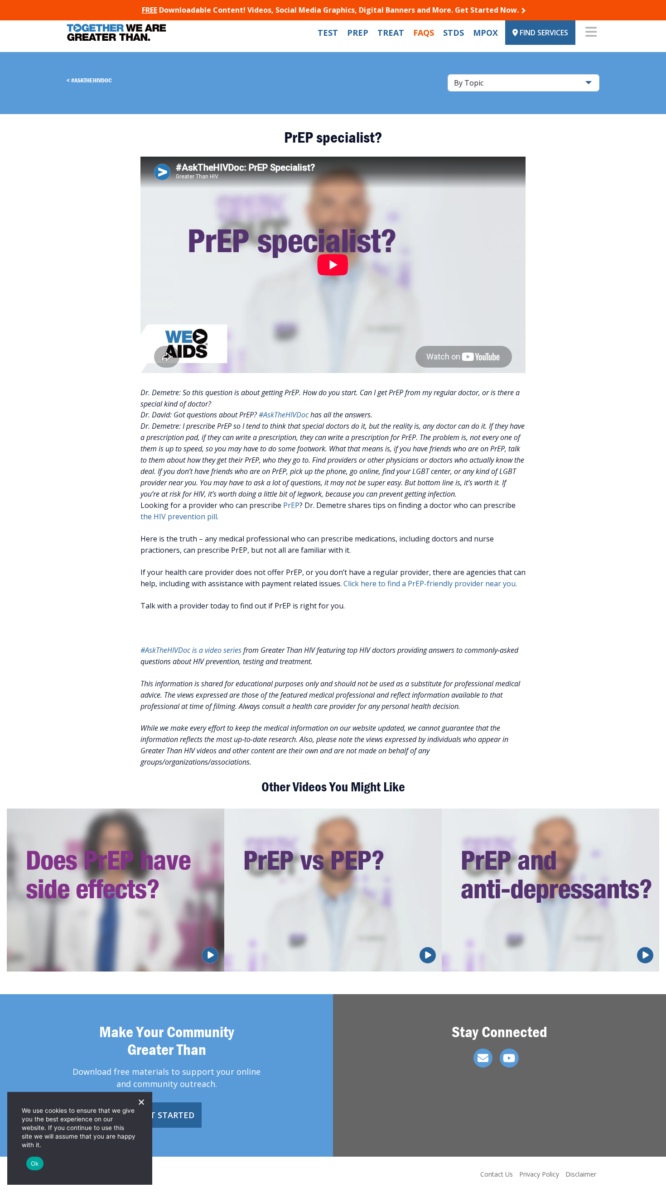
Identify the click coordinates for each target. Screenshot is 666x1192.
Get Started (166, 1115)
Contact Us (496, 1174)
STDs (453, 32)
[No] (140, 1101)
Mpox (485, 32)
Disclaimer (580, 1174)
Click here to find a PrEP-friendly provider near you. (430, 584)
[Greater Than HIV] (116, 32)
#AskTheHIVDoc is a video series (190, 650)
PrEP (357, 32)
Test (328, 32)
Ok (35, 1163)
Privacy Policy (539, 1174)
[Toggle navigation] (591, 32)
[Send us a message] (482, 1058)
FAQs (423, 32)
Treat (390, 32)
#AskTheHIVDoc (91, 80)
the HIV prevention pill (178, 517)
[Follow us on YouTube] (509, 1058)
